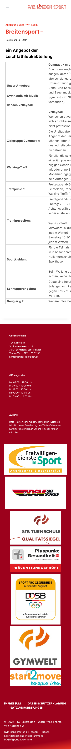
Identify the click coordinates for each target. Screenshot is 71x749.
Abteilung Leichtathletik (22, 25)
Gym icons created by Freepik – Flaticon (26, 731)
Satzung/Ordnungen (26, 707)
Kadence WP (18, 725)
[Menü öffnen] (7, 6)
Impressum (15, 703)
